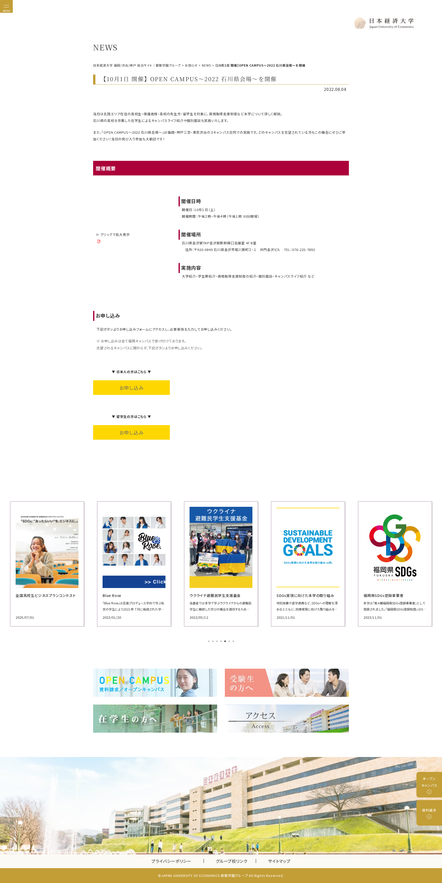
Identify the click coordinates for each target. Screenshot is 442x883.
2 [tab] (213, 641)
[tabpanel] (47, 563)
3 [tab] (217, 641)
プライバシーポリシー (171, 861)
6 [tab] (229, 641)
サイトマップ (279, 861)
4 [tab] (221, 641)
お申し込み (131, 387)
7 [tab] (234, 641)
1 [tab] (209, 641)
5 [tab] (225, 641)
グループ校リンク (236, 861)
